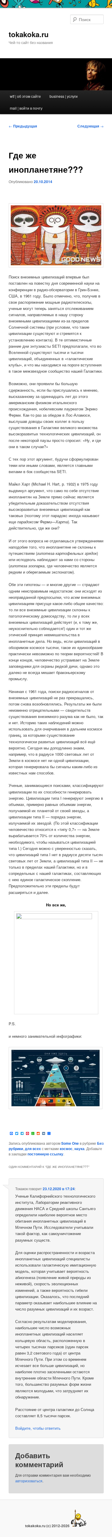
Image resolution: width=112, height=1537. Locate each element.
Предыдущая (23, 126)
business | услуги (64, 96)
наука (79, 1148)
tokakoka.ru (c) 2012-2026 (47, 1525)
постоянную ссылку (45, 1154)
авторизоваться (28, 1480)
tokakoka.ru (29, 34)
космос (66, 1148)
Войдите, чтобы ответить (38, 1428)
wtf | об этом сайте (25, 96)
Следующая (90, 126)
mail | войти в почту (26, 108)
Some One (70, 1143)
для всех (33, 1148)
